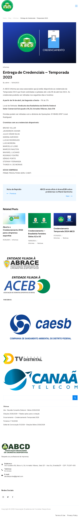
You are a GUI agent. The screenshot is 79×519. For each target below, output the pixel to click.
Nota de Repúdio (14, 189)
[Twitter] (8, 497)
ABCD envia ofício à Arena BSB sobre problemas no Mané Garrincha (56, 190)
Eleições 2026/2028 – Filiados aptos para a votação (21, 414)
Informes (6, 67)
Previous (13, 193)
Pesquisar (75, 397)
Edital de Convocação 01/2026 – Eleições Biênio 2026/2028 (24, 425)
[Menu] (76, 5)
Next (67, 196)
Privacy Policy (72, 515)
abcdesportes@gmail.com (13, 476)
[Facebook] (12, 497)
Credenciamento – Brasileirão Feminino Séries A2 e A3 (37, 234)
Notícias (40, 243)
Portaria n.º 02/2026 (10, 421)
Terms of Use (60, 515)
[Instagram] (3, 497)
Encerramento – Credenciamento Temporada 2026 (21, 417)
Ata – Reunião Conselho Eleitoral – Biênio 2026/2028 (21, 410)
